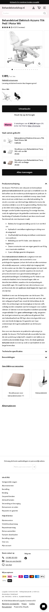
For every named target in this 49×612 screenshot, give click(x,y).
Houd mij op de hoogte (24, 115)
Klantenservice (7, 520)
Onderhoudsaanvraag (10, 524)
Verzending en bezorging (11, 503)
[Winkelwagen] (39, 7)
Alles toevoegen (24, 172)
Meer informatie (34, 126)
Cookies (32, 604)
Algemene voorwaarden (10, 604)
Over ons (5, 542)
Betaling (5, 493)
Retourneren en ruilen (10, 507)
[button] (7, 27)
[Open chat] (43, 606)
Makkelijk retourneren (10, 80)
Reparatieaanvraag (9, 527)
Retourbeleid (7, 607)
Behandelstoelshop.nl (13, 7)
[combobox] (24, 13)
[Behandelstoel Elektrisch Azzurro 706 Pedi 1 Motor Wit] (17, 430)
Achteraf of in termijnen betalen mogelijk (24, 2)
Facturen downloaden (10, 535)
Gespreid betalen (8, 496)
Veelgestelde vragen (9, 482)
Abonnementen (8, 486)
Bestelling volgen (8, 538)
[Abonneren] (34, 467)
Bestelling (5, 489)
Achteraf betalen (8, 500)
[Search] (44, 13)
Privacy (24, 604)
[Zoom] (39, 63)
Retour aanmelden (9, 531)
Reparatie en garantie (10, 511)
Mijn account (6, 545)
